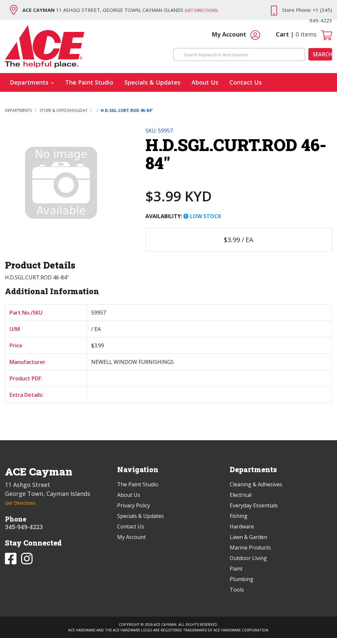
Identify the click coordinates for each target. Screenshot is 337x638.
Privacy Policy (133, 505)
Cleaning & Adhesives (256, 484)
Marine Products (250, 547)
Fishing (238, 516)
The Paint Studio (89, 82)
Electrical (240, 494)
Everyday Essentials (254, 505)
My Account (230, 34)
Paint (236, 568)
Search (322, 54)
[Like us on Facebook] (11, 557)
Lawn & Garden (248, 537)
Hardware (242, 526)
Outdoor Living (248, 558)
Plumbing (241, 579)
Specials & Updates (152, 82)
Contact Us (245, 82)
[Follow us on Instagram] (27, 557)
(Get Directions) (201, 10)
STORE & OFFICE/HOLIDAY (63, 110)
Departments (29, 82)
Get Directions (20, 503)
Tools (237, 589)
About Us (205, 82)
